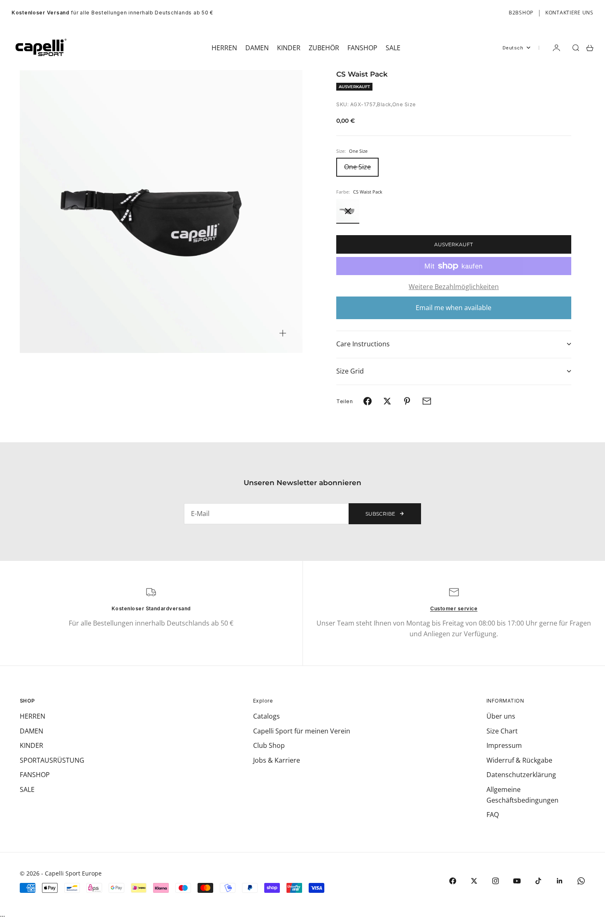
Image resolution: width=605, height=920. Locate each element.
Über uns (500, 716)
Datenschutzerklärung (521, 774)
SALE (27, 789)
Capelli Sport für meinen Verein (301, 731)
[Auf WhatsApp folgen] (581, 881)
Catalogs (266, 716)
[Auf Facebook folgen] (453, 881)
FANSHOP (35, 774)
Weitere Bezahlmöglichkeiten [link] (454, 286)
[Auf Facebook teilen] (367, 401)
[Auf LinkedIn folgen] (560, 881)
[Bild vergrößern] (283, 333)
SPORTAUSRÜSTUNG (52, 760)
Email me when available (453, 307)
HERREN (32, 716)
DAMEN (31, 731)
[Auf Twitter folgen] (474, 881)
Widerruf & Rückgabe (519, 760)
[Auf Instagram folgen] (495, 881)
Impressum (504, 745)
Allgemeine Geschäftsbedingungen (522, 795)
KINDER (31, 745)
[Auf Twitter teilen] (387, 401)
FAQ (492, 814)
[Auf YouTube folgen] (517, 881)
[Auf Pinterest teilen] (407, 401)
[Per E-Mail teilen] (427, 401)
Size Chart (502, 731)
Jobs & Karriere (276, 760)
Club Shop (269, 745)
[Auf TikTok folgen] (538, 881)
